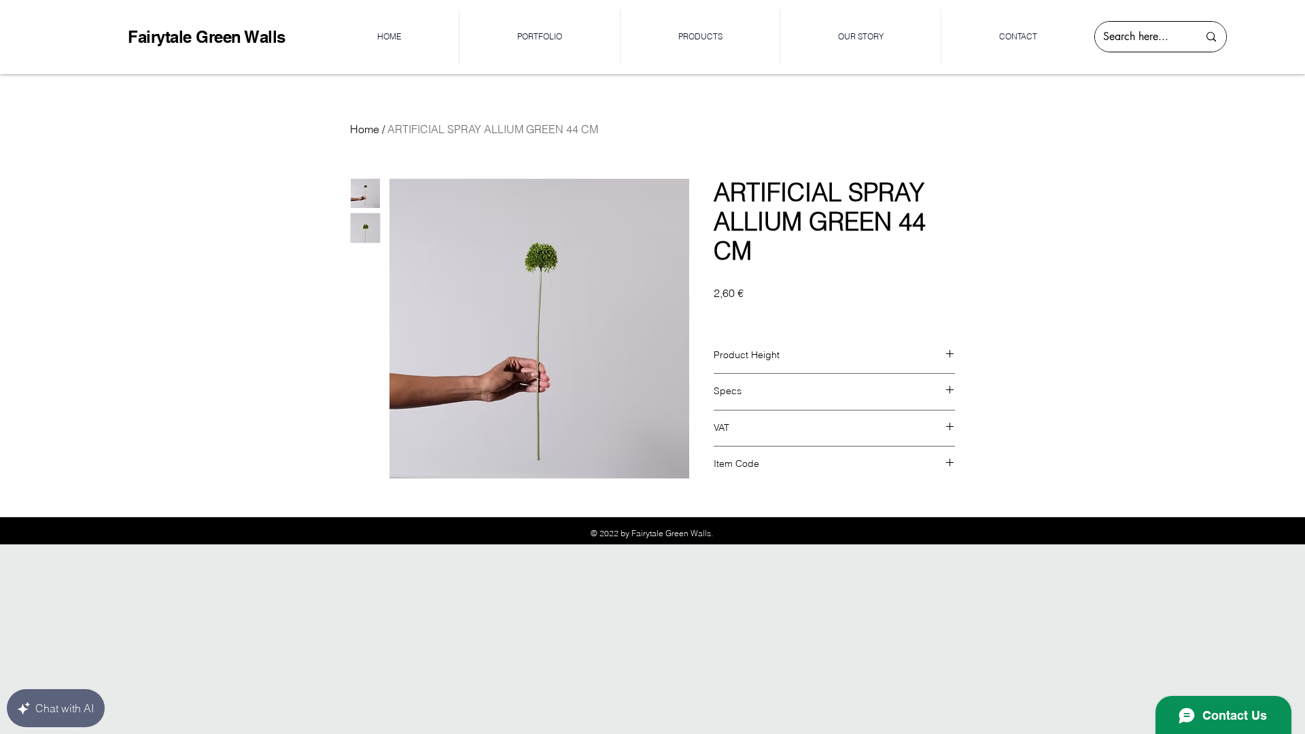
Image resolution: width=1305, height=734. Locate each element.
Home (364, 129)
